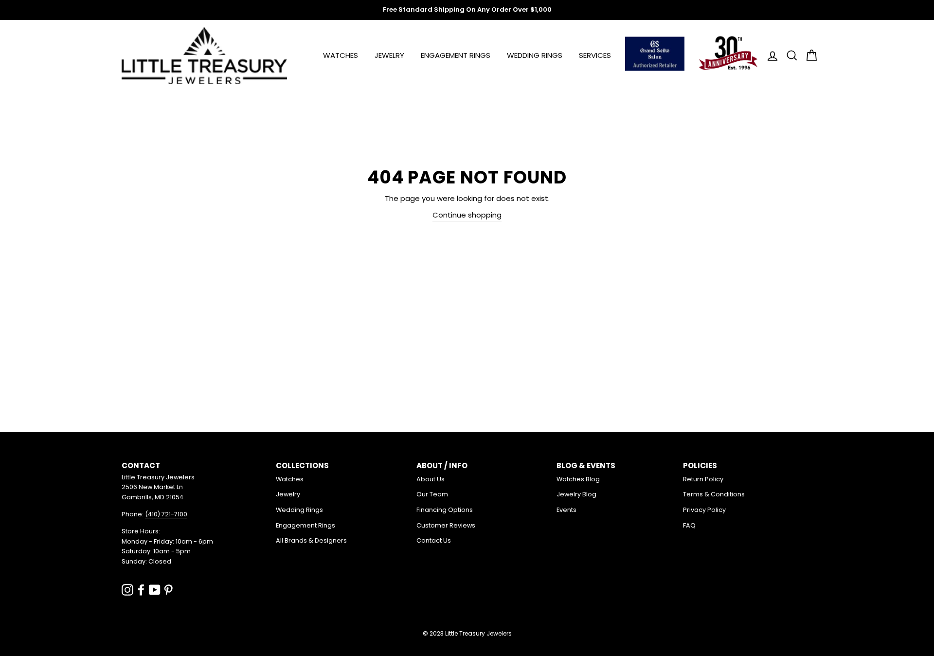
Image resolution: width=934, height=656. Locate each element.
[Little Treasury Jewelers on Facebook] (141, 589)
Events (566, 510)
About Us (430, 479)
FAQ (689, 525)
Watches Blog (578, 479)
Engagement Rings (455, 55)
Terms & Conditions (714, 494)
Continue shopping (467, 215)
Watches (340, 55)
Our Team (432, 494)
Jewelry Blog (576, 494)
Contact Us (433, 540)
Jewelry (389, 55)
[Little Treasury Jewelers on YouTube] (155, 589)
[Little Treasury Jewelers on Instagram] (127, 589)
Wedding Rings (534, 55)
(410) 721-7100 (166, 514)
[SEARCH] (789, 55)
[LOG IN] (769, 55)
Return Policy (703, 479)
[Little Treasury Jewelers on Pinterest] (168, 589)
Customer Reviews (445, 525)
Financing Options (444, 510)
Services (595, 55)
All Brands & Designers (311, 540)
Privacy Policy (704, 510)
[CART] (808, 55)
